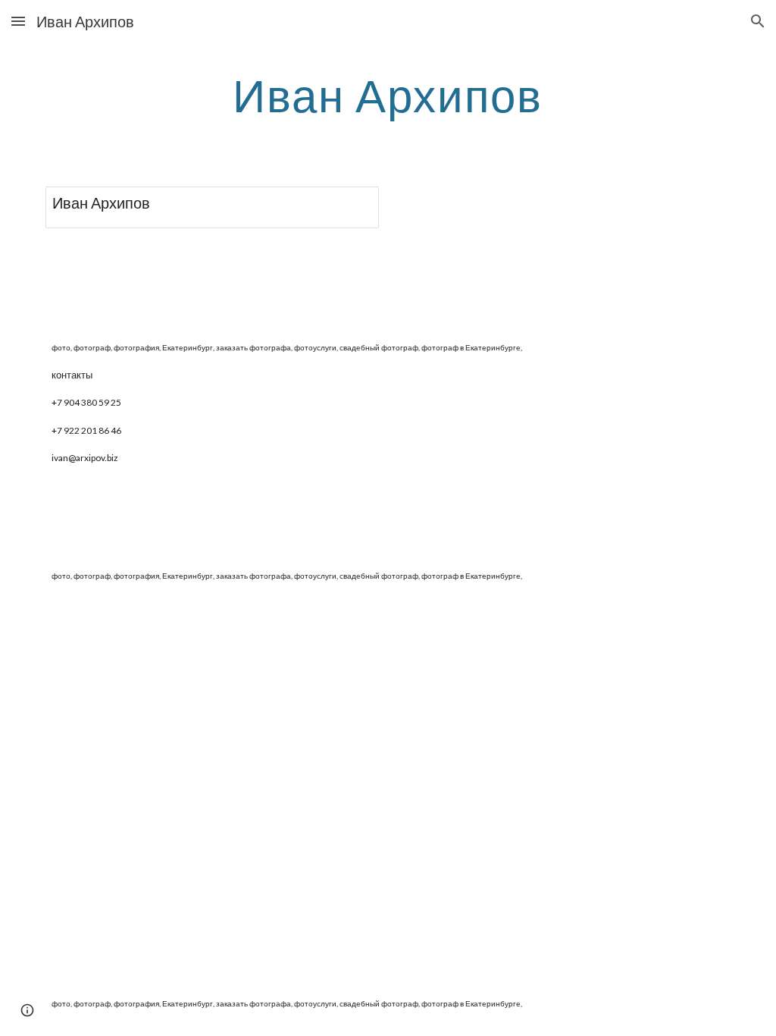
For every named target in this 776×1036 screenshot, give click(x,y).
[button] (18, 21)
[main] (387, 95)
